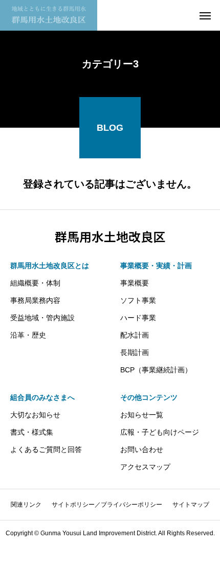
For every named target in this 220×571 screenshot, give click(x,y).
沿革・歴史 (28, 335)
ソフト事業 (138, 300)
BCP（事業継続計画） (156, 370)
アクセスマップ (145, 467)
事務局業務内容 (35, 300)
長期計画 (134, 352)
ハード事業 (138, 318)
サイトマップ (190, 504)
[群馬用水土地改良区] (48, 15)
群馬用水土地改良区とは (49, 265)
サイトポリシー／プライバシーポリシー (107, 504)
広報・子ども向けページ (159, 432)
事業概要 (134, 283)
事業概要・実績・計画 (156, 265)
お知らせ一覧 (141, 415)
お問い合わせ (141, 449)
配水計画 (134, 335)
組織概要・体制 (35, 283)
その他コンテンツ (149, 397)
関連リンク (26, 504)
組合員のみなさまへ (42, 397)
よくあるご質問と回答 (46, 449)
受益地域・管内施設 (42, 318)
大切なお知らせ (35, 415)
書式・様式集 (31, 432)
